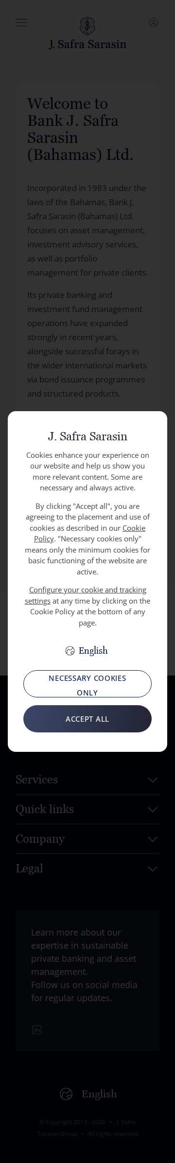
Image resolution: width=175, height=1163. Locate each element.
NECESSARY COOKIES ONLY (87, 685)
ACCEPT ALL (87, 719)
